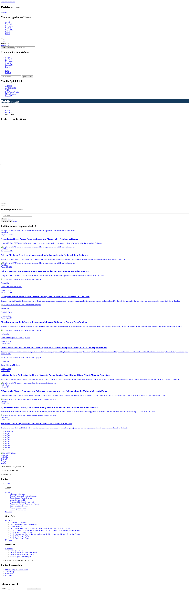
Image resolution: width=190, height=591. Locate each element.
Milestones (13, 494)
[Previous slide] (2, 205)
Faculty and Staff (16, 502)
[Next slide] (4, 205)
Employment (14, 506)
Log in (7, 32)
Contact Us (13, 510)
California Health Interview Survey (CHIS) (25, 528)
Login (7, 71)
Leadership (13, 500)
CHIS (7, 90)
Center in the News (16, 553)
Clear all (10, 219)
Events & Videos (15, 555)
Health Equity (14, 538)
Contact (8, 28)
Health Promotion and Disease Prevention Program (27, 534)
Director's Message (16, 496)
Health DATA (14, 536)
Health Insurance (15, 532)
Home (7, 110)
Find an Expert (15, 556)
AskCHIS (8, 86)
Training (13, 526)
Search (7, 34)
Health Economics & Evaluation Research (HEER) (27, 530)
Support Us (9, 30)
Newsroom (9, 26)
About (7, 22)
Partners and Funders (17, 504)
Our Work (8, 24)
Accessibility (9, 572)
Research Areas (15, 498)
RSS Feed (8, 575)
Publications (14, 522)
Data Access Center (12, 92)
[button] (2, 203)
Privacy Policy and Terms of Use (16, 570)
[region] (95, 41)
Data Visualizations (16, 524)
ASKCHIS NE (10, 88)
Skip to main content (8, 2)
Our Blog (13, 551)
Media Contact (10, 94)
